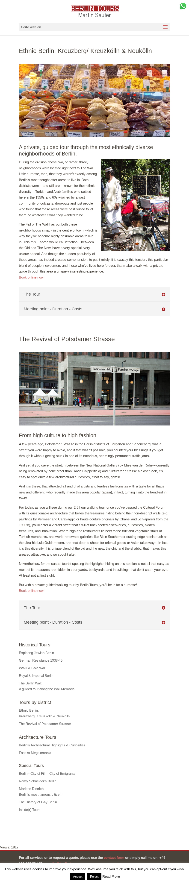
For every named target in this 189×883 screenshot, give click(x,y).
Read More (111, 876)
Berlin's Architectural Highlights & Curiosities (52, 745)
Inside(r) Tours (30, 810)
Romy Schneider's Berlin (37, 781)
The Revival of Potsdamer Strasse (45, 724)
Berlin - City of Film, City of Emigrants (47, 773)
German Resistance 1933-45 (40, 660)
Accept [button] (78, 876)
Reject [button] (94, 876)
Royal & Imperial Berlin (36, 676)
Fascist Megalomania (35, 753)
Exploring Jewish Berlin (36, 653)
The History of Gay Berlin (38, 802)
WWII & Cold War (32, 668)
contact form (114, 858)
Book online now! (31, 277)
